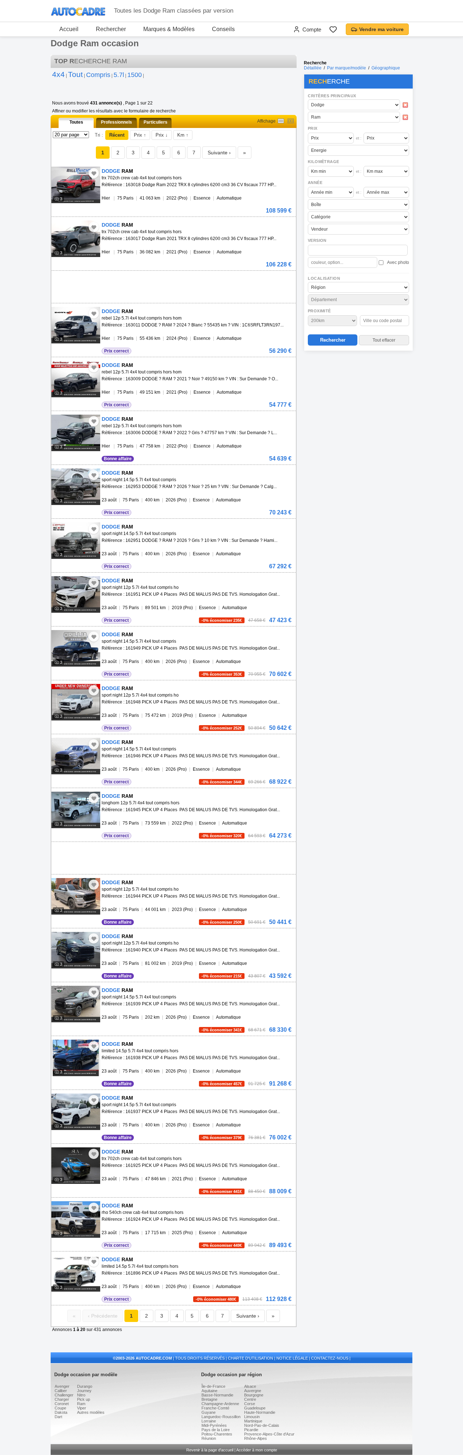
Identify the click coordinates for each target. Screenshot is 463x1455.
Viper (81, 1408)
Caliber (61, 1390)
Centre (250, 1399)
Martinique (253, 1421)
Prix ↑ (140, 135)
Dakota (61, 1412)
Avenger (62, 1386)
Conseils (223, 29)
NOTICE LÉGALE (292, 1358)
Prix (313, 128)
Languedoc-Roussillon (221, 1417)
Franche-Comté (215, 1408)
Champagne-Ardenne (220, 1403)
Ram (81, 1403)
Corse (249, 1403)
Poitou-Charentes (216, 1434)
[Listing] (281, 121)
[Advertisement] (358, 400)
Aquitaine (209, 1390)
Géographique (385, 67)
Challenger (64, 1395)
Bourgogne (253, 1395)
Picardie (251, 1430)
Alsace (250, 1386)
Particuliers (155, 122)
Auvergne (252, 1390)
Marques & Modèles (169, 29)
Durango (84, 1386)
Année (315, 182)
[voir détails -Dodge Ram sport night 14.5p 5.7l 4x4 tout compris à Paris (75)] (75, 486)
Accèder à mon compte (256, 1450)
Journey (84, 1390)
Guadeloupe (255, 1408)
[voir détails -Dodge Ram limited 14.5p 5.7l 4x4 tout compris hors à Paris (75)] (75, 1058)
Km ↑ (182, 135)
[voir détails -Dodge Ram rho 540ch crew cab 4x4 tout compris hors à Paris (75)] (75, 1219)
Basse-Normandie (217, 1395)
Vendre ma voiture (381, 29)
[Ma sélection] (333, 29)
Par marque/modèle (346, 67)
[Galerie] (291, 121)
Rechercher (111, 29)
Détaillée (313, 67)
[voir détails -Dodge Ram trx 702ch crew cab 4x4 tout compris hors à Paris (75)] (75, 185)
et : (358, 138)
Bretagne (209, 1399)
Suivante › (219, 152)
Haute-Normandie (259, 1412)
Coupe (60, 1408)
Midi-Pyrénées (214, 1425)
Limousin (252, 1417)
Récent (116, 135)
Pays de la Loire (215, 1430)
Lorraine (208, 1421)
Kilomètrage (323, 161)
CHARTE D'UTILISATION (250, 1358)
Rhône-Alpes (255, 1438)
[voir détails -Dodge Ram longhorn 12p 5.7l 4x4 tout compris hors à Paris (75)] (75, 810)
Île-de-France (213, 1386)
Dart (58, 1417)
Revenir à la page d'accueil (209, 1450)
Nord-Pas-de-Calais (261, 1425)
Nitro (81, 1395)
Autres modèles (91, 1412)
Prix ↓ (162, 135)
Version (317, 240)
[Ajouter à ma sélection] (94, 173)
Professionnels (116, 122)
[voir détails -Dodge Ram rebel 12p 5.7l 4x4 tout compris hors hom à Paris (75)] (75, 325)
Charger (62, 1399)
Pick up (83, 1399)
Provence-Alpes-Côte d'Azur (269, 1434)
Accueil (68, 29)
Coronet (62, 1403)
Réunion (208, 1438)
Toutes (76, 122)
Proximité (319, 311)
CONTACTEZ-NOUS (329, 1358)
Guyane (208, 1412)
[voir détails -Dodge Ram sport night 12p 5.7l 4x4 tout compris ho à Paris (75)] (75, 594)
